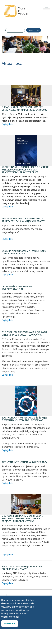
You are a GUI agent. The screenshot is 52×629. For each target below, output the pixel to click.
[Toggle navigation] (46, 6)
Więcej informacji (10, 616)
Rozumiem (9, 623)
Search (32, 30)
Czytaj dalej (7, 124)
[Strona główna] (15, 3)
